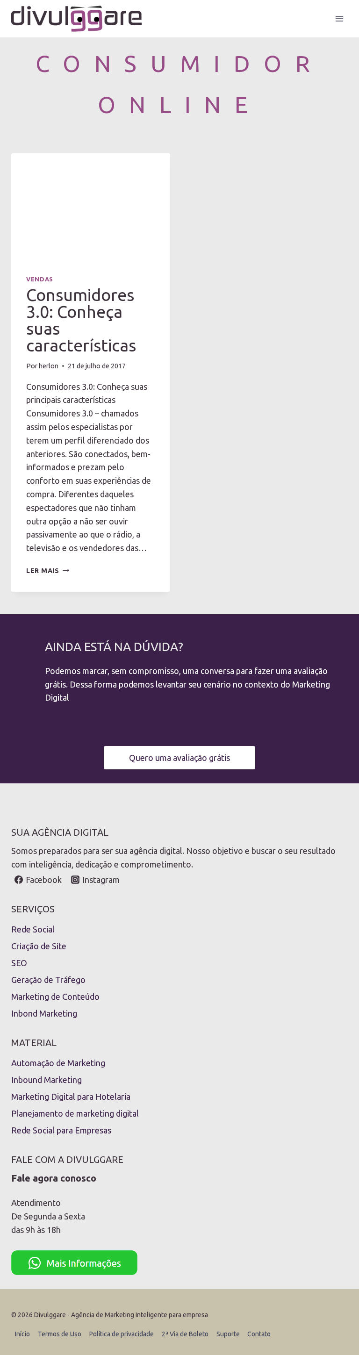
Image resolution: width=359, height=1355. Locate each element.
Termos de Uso (59, 1334)
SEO (19, 963)
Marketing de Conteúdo (55, 996)
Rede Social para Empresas (61, 1130)
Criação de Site (38, 946)
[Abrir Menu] (339, 18)
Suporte (228, 1334)
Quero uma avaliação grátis (179, 757)
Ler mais (47, 570)
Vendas (39, 279)
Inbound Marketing (46, 1079)
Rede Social (33, 929)
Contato (259, 1334)
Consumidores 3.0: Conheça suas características (81, 320)
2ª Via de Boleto (185, 1334)
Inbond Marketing (44, 1013)
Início (22, 1334)
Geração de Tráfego (48, 979)
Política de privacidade (121, 1334)
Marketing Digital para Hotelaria (70, 1096)
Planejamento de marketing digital (75, 1113)
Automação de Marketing (58, 1063)
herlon (48, 366)
